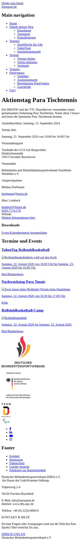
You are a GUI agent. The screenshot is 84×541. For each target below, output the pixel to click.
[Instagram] (10, 439)
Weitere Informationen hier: (18, 217)
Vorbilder (23, 76)
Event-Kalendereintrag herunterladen (24, 232)
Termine (14, 41)
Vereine (14, 55)
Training (14, 69)
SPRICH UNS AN (13, 534)
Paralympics (16, 72)
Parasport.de (9, 6)
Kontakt (14, 456)
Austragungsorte (27, 79)
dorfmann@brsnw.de (15, 193)
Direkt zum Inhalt (12, 3)
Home (13, 23)
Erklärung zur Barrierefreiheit (27, 470)
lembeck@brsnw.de (14, 207)
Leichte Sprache (19, 466)
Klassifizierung (26, 37)
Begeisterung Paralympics (33, 83)
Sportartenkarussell (29, 51)
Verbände (23, 65)
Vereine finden (26, 58)
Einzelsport (24, 30)
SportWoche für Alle (30, 44)
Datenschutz (17, 463)
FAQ (12, 90)
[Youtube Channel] (11, 436)
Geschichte (24, 87)
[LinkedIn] (10, 432)
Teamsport (23, 34)
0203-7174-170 (11, 210)
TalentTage (24, 48)
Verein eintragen (27, 62)
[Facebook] (10, 429)
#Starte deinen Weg (21, 27)
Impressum (16, 459)
